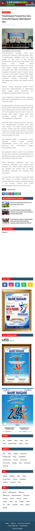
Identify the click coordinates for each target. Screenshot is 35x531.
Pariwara (25, 498)
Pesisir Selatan (6, 463)
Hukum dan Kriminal (16, 495)
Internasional (26, 495)
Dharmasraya (24, 453)
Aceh (4, 440)
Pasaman (16, 460)
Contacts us (13, 523)
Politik (11, 501)
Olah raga (19, 498)
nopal (4, 25)
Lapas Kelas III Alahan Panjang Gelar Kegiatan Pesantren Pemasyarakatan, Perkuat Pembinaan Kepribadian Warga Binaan (21, 212)
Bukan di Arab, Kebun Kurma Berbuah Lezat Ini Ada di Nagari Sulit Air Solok (21, 203)
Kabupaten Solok (12, 9)
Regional (22, 501)
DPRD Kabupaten (12, 492)
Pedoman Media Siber (13, 525)
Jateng (21, 440)
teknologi (5, 507)
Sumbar (21, 443)
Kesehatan (5, 498)
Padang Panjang (6, 479)
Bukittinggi (12, 476)
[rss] (30, 285)
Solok (20, 463)
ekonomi (28, 504)
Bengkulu (10, 440)
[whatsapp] (23, 285)
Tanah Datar (5, 466)
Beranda (4, 9)
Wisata (21, 504)
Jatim (26, 440)
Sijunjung (14, 463)
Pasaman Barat (23, 460)
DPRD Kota (21, 492)
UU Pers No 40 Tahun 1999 (24, 523)
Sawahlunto (12, 482)
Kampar (14, 456)
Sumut (26, 443)
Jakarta (16, 440)
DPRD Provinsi (6, 495)
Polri (16, 501)
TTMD (8, 504)
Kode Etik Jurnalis (24, 525)
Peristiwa (5, 501)
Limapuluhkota (22, 456)
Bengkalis (16, 453)
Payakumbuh (23, 479)
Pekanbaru (5, 482)
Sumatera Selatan (12, 443)
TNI (3, 504)
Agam (4, 453)
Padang (24, 476)
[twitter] (17, 285)
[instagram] (11, 285)
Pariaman (15, 479)
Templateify (19, 528)
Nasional (12, 498)
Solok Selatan (27, 463)
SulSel (4, 443)
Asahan (9, 453)
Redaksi (7, 523)
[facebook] (4, 285)
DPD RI (4, 492)
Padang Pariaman (7, 460)
